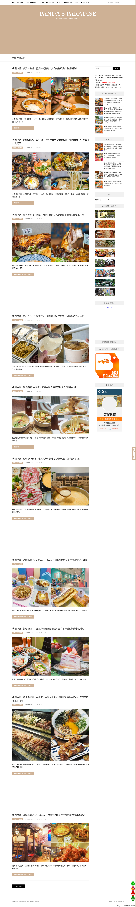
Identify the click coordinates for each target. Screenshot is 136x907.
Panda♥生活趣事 (82, 2)
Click (134, 453)
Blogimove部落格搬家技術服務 (126, 906)
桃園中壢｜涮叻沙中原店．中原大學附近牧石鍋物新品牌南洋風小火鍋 (46, 459)
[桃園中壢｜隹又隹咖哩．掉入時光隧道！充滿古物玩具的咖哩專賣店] (50, 96)
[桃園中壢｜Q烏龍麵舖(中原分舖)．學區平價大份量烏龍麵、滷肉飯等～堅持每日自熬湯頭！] (50, 171)
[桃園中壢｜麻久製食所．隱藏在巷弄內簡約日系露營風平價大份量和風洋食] (50, 242)
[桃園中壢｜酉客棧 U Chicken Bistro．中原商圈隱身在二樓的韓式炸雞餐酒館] (50, 842)
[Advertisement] (68, 34)
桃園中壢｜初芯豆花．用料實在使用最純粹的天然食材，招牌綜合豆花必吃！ (49, 316)
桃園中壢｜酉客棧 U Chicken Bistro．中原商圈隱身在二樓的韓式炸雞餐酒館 (48, 815)
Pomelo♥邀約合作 (64, 2)
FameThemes (120, 901)
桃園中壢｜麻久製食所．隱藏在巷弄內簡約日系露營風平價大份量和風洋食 (48, 215)
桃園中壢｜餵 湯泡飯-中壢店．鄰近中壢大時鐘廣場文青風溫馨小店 (44, 387)
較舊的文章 (19, 886)
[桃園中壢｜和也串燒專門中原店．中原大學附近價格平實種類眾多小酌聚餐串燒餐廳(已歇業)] (50, 734)
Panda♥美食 (31, 2)
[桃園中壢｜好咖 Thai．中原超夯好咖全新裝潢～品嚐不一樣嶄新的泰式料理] (50, 656)
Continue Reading (26, 128)
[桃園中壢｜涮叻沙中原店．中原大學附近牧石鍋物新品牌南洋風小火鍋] (50, 486)
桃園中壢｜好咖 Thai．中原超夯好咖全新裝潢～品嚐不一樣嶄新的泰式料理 (48, 628)
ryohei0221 (29, 72)
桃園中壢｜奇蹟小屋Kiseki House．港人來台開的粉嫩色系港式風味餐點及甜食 (49, 560)
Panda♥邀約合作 (47, 2)
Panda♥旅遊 (17, 2)
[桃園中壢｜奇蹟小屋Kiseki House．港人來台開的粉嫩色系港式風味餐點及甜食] (50, 587)
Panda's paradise (68, 13)
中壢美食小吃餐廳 (17, 72)
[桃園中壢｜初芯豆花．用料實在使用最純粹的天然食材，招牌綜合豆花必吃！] (50, 343)
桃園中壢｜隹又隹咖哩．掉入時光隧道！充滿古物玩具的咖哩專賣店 (44, 68)
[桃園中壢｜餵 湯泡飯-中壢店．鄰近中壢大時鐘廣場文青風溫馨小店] (50, 414)
